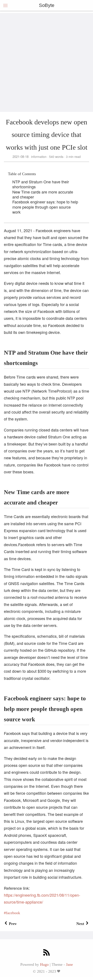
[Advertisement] (46, 59)
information (38, 156)
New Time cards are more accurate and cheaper (42, 194)
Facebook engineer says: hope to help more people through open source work (45, 207)
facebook (13, 913)
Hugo (44, 964)
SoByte (46, 5)
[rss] (46, 953)
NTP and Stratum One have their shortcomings (40, 184)
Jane (69, 964)
